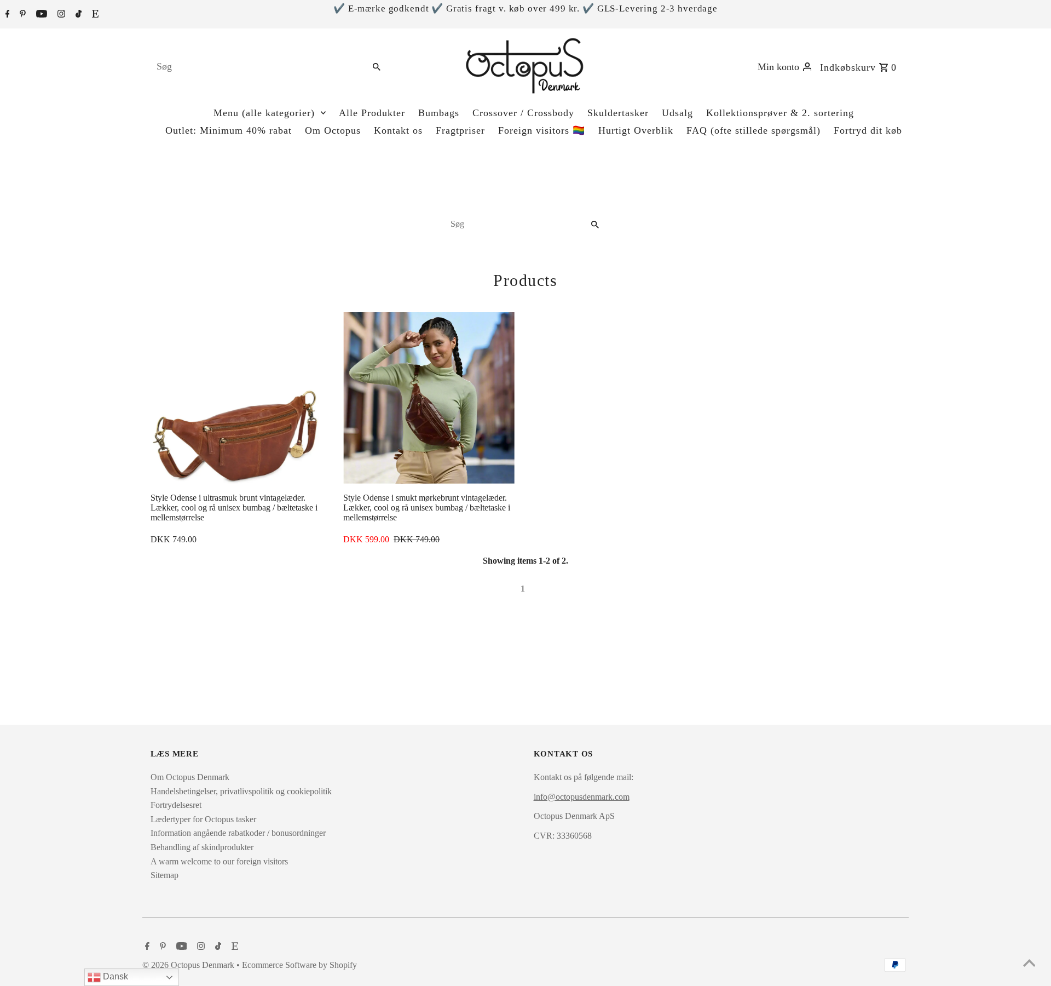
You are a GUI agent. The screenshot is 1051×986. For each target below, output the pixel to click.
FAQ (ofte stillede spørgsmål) (753, 130)
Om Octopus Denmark (190, 777)
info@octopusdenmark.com (582, 796)
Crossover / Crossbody (523, 112)
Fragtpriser (460, 130)
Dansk (114, 976)
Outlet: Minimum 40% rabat (228, 130)
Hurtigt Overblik (635, 130)
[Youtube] (40, 15)
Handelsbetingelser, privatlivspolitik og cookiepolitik (241, 791)
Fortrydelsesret (176, 805)
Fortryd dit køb (868, 130)
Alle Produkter (372, 112)
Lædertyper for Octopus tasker (203, 819)
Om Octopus (333, 130)
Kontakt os (398, 130)
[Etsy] (94, 15)
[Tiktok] (77, 15)
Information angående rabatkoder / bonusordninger (238, 833)
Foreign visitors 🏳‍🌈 (541, 130)
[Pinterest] (21, 15)
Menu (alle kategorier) (264, 112)
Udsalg (677, 112)
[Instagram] (60, 15)
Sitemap (164, 875)
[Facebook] (6, 15)
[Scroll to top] (1029, 964)
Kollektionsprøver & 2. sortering (780, 112)
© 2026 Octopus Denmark (189, 965)
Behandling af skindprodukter (202, 847)
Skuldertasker (618, 112)
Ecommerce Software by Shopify (299, 965)
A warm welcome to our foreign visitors (219, 861)
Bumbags (438, 112)
